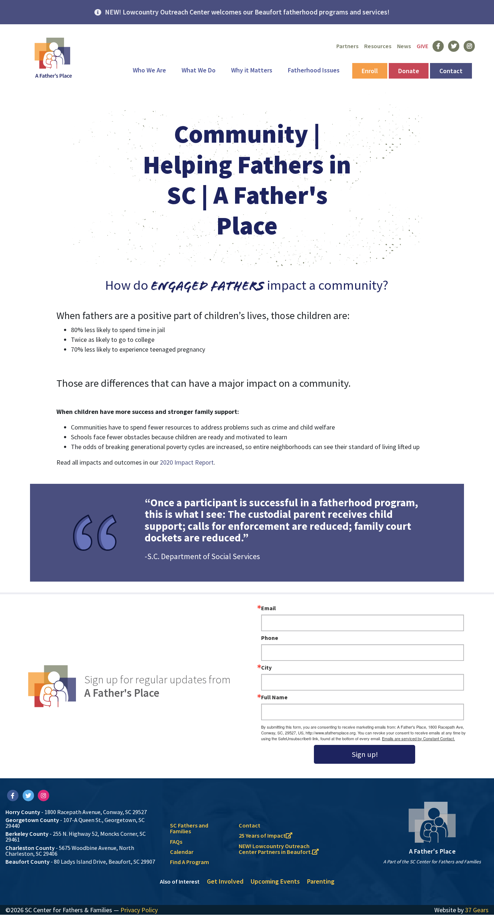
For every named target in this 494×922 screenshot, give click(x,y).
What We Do (199, 70)
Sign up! (365, 754)
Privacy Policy (139, 910)
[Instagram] (43, 795)
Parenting (321, 881)
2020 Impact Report (187, 462)
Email (268, 608)
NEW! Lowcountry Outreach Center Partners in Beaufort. (275, 848)
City (266, 667)
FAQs (176, 841)
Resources (377, 46)
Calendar (181, 851)
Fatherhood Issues (314, 70)
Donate (408, 71)
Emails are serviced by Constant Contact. (418, 738)
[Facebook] (13, 795)
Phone (269, 638)
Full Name (274, 697)
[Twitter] (29, 795)
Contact (451, 71)
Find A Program (189, 862)
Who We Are (149, 70)
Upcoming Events (275, 881)
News (404, 46)
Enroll (370, 71)
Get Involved (225, 881)
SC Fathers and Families (189, 828)
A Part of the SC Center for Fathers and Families (432, 862)
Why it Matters (251, 70)
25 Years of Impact (262, 835)
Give (422, 46)
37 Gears (477, 910)
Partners (347, 46)
